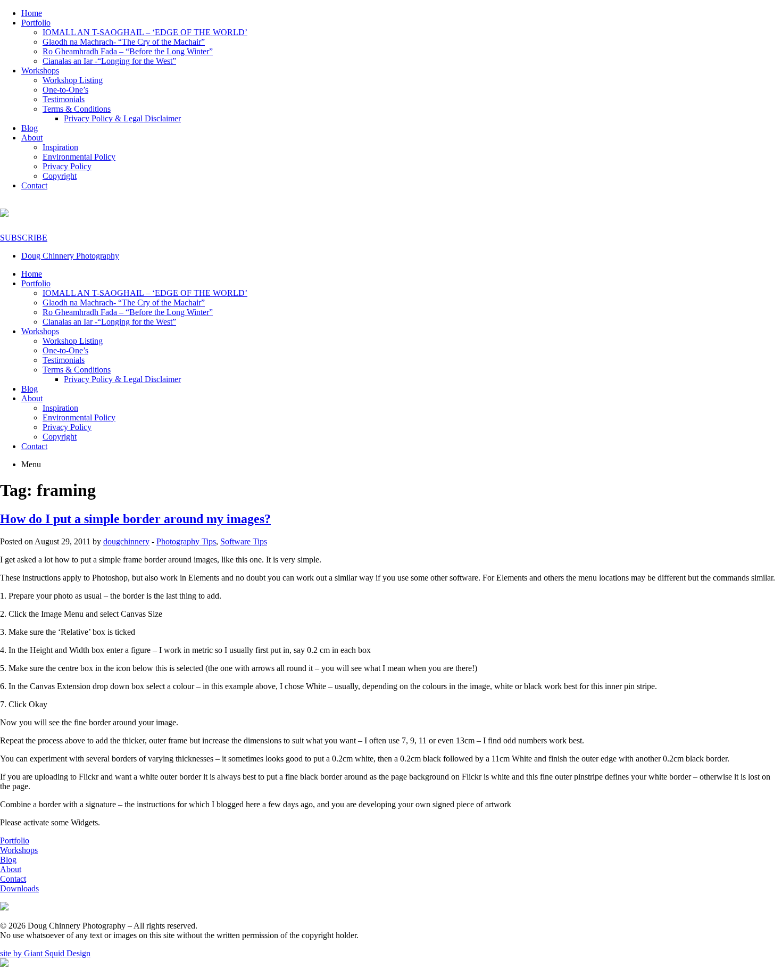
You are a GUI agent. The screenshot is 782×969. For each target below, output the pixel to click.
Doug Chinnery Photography (70, 255)
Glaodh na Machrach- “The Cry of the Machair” (124, 41)
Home (31, 13)
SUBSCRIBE (23, 237)
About (32, 137)
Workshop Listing (73, 80)
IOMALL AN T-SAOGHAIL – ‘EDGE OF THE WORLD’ (145, 32)
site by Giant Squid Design (45, 953)
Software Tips (243, 541)
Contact (34, 185)
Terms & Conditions (77, 108)
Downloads (19, 888)
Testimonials (64, 99)
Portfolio (36, 22)
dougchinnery (126, 541)
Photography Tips (186, 541)
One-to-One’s (65, 89)
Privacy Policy (67, 166)
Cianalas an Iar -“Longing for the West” (109, 60)
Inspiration (60, 147)
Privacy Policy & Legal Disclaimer (122, 118)
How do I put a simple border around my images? (135, 519)
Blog (29, 127)
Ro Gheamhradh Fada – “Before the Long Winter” (128, 51)
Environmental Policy (79, 156)
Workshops (40, 70)
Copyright (60, 175)
